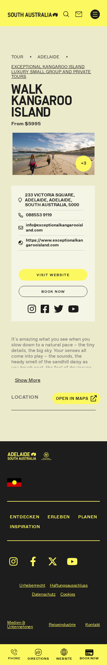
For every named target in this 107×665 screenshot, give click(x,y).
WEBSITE (64, 659)
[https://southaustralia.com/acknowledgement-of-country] (14, 482)
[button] (79, 14)
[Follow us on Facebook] (45, 309)
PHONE (14, 658)
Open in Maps (72, 398)
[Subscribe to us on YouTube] (73, 309)
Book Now (53, 292)
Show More (27, 380)
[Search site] (66, 14)
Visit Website (53, 275)
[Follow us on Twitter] (58, 309)
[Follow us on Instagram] (32, 309)
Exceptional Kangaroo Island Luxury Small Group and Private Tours (51, 71)
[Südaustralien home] (33, 14)
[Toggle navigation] (95, 14)
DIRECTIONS (38, 659)
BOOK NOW (89, 658)
